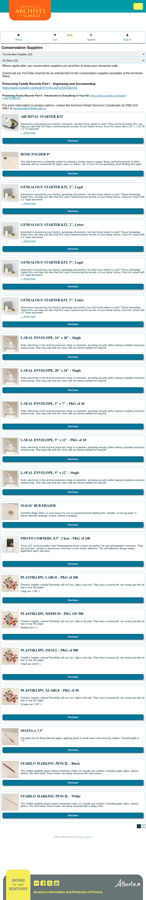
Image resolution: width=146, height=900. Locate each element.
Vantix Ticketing (85, 837)
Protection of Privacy (87, 892)
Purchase (73, 141)
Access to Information (49, 892)
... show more (28, 132)
